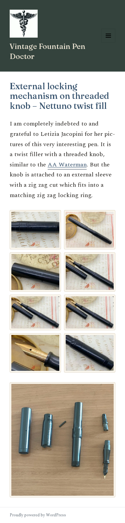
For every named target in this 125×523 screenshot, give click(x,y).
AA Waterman (67, 164)
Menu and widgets (108, 42)
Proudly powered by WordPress (38, 515)
